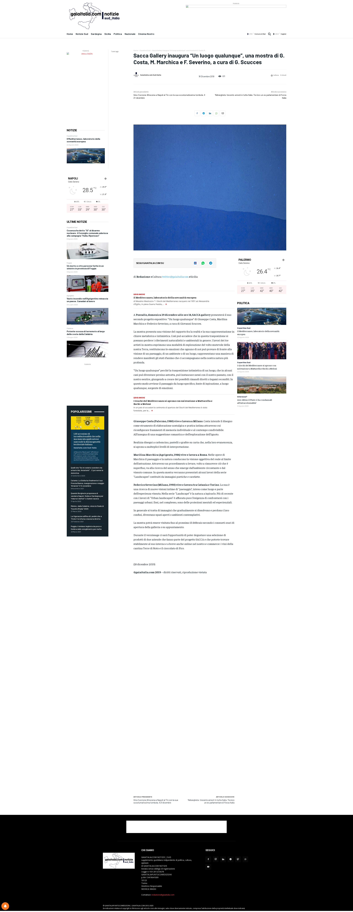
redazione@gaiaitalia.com (163, 894)
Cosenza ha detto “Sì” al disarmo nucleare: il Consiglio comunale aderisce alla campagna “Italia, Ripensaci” (87, 233)
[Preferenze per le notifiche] (5, 906)
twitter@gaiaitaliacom (175, 276)
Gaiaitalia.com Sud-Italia (85, 448)
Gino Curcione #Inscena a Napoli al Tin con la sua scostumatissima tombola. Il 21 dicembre (155, 801)
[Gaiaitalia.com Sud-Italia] (136, 75)
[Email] (222, 113)
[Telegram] (203, 113)
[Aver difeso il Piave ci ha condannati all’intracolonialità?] (261, 385)
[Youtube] (208, 867)
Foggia (69, 263)
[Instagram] (215, 859)
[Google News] (195, 263)
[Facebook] (197, 113)
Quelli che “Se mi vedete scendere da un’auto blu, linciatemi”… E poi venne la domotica (87, 470)
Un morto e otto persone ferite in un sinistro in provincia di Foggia (85, 267)
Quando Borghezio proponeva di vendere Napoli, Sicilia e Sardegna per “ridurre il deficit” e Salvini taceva (87, 496)
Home (135, 50)
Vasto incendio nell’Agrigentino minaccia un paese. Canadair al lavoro (87, 299)
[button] (269, 34)
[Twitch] (238, 859)
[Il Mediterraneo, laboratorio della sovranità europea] (86, 155)
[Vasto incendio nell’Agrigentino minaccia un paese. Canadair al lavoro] (87, 316)
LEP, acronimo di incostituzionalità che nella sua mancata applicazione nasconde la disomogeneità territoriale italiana (87, 439)
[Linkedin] (210, 113)
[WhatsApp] (216, 113)
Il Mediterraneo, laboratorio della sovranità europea (83, 140)
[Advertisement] (87, 383)
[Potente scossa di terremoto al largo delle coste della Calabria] (87, 349)
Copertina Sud (72, 136)
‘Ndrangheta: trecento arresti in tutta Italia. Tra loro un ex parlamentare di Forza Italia (211, 801)
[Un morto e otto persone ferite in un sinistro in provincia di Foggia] (87, 283)
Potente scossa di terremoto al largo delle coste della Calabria (86, 332)
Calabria (70, 328)
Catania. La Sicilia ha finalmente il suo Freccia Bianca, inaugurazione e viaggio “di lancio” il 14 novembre (87, 483)
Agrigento (70, 296)
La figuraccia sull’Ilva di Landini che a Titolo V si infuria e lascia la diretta (86, 517)
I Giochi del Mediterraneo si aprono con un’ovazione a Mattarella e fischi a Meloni (172, 402)
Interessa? (242, 397)
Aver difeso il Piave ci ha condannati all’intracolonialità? (254, 401)
